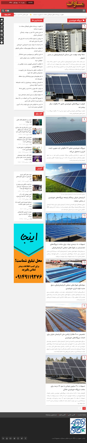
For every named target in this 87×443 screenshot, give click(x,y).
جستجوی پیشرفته (51, 415)
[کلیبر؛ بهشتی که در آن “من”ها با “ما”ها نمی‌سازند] (28, 197)
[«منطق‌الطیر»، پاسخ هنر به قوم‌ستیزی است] (28, 150)
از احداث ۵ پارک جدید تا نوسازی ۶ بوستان (29, 45)
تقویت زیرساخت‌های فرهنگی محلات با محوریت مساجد (60, 14)
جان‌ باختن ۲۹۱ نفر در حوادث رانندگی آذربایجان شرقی (25, 14)
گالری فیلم (62, 415)
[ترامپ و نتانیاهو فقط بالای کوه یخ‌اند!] (28, 122)
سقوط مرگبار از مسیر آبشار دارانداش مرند (29, 95)
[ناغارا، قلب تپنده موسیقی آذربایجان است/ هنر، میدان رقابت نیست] (28, 158)
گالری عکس (71, 415)
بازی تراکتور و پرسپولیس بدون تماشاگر (30, 54)
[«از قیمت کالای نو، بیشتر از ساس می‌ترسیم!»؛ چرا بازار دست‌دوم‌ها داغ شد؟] (28, 188)
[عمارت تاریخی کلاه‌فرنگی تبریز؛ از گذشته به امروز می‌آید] (28, 215)
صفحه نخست (82, 415)
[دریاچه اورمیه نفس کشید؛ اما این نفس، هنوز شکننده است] (28, 206)
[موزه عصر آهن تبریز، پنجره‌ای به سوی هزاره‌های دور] (28, 178)
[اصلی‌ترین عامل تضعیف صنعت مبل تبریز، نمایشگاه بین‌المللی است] (28, 141)
